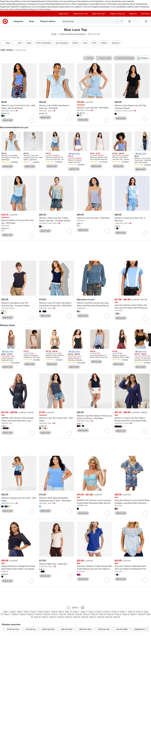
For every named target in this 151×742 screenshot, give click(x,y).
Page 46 (84, 617)
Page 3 (20, 611)
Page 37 (133, 614)
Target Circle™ (64, 14)
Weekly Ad (124, 7)
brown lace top (13, 629)
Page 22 (15, 614)
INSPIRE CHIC (6, 423)
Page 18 (131, 611)
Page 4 (27, 611)
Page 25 (38, 614)
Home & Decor (77, 1)
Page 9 (61, 611)
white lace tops (85, 629)
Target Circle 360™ (99, 14)
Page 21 (7, 614)
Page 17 (123, 611)
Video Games (117, 4)
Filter (8, 43)
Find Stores (46, 9)
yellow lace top (48, 629)
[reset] (117, 21)
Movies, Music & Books (133, 4)
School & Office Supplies (74, 4)
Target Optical (47, 7)
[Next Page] (149, 43)
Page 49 (108, 617)
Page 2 (13, 611)
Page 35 (117, 614)
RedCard (27, 9)
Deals (55, 7)
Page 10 (68, 611)
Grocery (121, 1)
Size (94, 43)
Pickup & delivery (47, 21)
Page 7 (47, 611)
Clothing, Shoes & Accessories (58, 1)
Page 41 (45, 617)
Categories (18, 21)
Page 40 (37, 617)
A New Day (119, 223)
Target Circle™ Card (80, 14)
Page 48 (100, 617)
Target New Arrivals (8, 1)
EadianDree (119, 423)
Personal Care (25, 4)
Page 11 (76, 611)
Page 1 (6, 611)
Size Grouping (62, 43)
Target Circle (36, 9)
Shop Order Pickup (137, 7)
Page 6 (40, 611)
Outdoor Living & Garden (107, 1)
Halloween (40, 1)
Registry (19, 9)
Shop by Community (32, 7)
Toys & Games (90, 4)
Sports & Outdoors (39, 4)
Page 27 (54, 614)
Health (53, 4)
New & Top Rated (43, 43)
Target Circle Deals (112, 7)
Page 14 (99, 611)
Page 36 (125, 614)
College (32, 1)
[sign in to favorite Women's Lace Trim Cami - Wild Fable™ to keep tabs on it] (107, 230)
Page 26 (46, 614)
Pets (48, 4)
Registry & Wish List (117, 14)
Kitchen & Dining (90, 1)
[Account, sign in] (134, 21)
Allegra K (4, 571)
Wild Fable (5, 111)
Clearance (62, 7)
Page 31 (86, 614)
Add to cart (7, 120)
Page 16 (115, 611)
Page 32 (94, 614)
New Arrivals (72, 7)
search (122, 21)
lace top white (122, 629)
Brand (75, 43)
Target (53, 34)
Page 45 (76, 617)
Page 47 (92, 617)
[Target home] (5, 21)
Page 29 (70, 614)
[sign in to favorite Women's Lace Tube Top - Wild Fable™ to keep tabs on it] (107, 120)
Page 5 (34, 611)
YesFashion (81, 308)
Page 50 (116, 617)
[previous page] (68, 607)
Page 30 (78, 614)
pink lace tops (66, 629)
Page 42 (53, 617)
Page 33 (102, 614)
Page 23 (23, 614)
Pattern (104, 43)
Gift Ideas (11, 7)
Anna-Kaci (118, 310)
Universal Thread (121, 111)
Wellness (60, 4)
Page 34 (110, 614)
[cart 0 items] (146, 21)
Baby (11, 4)
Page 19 (139, 611)
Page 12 (84, 611)
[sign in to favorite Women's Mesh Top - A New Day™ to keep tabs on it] (69, 576)
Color (85, 43)
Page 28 (62, 614)
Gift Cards (19, 7)
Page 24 (30, 614)
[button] (74, 153)
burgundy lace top (141, 629)
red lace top (30, 629)
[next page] (82, 607)
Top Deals (100, 7)
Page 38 (141, 614)
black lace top (103, 629)
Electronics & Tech (104, 4)
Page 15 (107, 611)
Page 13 (92, 611)
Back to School (22, 1)
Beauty (16, 4)
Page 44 (68, 617)
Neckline (116, 43)
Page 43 (61, 617)
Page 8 (54, 611)
